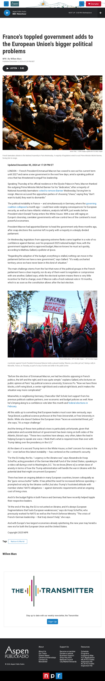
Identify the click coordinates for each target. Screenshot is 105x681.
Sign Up (52, 621)
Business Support (67, 656)
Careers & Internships (47, 658)
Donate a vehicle (66, 653)
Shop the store (66, 658)
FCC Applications (88, 658)
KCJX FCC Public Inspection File (87, 665)
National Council (66, 660)
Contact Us (43, 660)
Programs (85, 653)
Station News (44, 656)
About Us (42, 651)
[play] (7, 12)
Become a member (67, 651)
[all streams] (101, 13)
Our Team (43, 653)
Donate (95, 4)
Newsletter (43, 662)
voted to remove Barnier (51, 190)
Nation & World (17, 541)
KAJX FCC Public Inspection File (87, 661)
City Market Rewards (68, 662)
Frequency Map (87, 656)
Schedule (85, 651)
